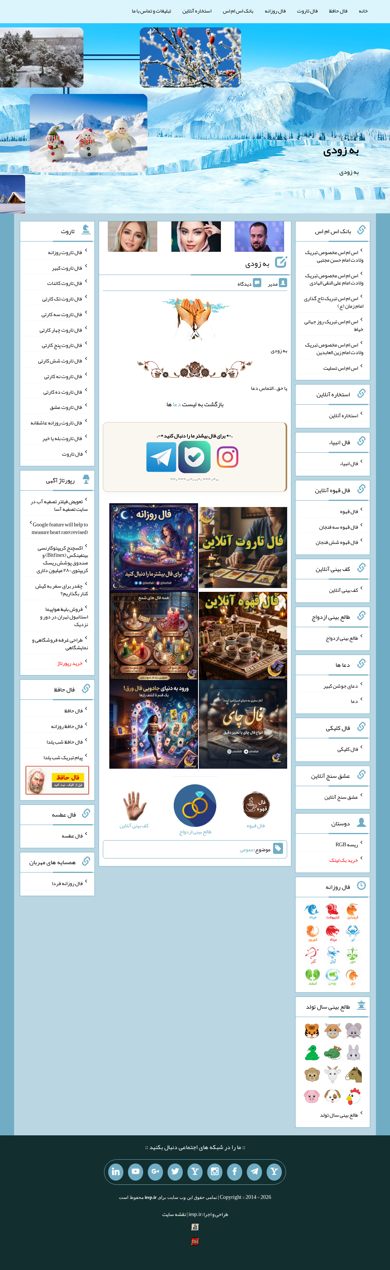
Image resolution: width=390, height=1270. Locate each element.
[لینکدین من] (115, 1172)
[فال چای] (243, 726)
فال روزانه (275, 10)
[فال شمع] (153, 637)
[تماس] (195, 1172)
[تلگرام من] (254, 1172)
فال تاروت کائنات (65, 283)
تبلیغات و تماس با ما (151, 10)
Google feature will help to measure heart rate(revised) (60, 528)
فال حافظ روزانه (67, 726)
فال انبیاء (349, 463)
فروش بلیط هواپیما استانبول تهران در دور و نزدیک (64, 616)
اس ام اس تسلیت (340, 367)
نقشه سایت (174, 1214)
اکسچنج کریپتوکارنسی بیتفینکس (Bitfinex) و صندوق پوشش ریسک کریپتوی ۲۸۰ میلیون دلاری (62, 558)
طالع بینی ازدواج (342, 638)
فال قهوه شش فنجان (337, 542)
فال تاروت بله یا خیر (62, 438)
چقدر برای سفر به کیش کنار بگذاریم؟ (61, 589)
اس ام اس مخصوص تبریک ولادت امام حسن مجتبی (334, 256)
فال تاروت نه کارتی (63, 376)
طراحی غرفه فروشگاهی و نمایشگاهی (60, 643)
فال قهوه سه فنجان (338, 526)
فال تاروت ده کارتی (63, 391)
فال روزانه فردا (67, 883)
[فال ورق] (153, 726)
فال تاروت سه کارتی (62, 314)
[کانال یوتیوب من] (135, 1172)
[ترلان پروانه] (196, 238)
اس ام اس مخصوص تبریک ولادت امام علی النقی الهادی (334, 279)
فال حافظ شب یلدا (64, 741)
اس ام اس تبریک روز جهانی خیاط (333, 325)
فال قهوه (349, 511)
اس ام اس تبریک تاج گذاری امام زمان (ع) (333, 302)
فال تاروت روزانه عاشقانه (56, 422)
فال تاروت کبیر (67, 267)
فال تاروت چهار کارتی (61, 329)
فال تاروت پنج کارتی (62, 345)
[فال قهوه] (243, 637)
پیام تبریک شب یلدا (63, 757)
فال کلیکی (347, 749)
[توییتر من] (175, 1172)
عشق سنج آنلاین (341, 796)
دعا (177, 404)
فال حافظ (338, 10)
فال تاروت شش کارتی (60, 360)
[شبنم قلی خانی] (132, 238)
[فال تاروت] (243, 549)
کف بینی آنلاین (343, 590)
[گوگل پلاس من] (155, 1172)
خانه (363, 10)
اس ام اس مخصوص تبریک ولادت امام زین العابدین (334, 348)
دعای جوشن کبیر (340, 685)
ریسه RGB (347, 844)
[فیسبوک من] (234, 1172)
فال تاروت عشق (66, 407)
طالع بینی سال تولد (339, 1114)
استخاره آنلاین (196, 10)
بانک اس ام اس (238, 10)
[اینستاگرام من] (214, 1172)
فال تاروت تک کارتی (62, 298)
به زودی (341, 149)
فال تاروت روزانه (65, 252)
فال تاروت (307, 10)
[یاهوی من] (274, 1172)
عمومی (247, 849)
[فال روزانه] (153, 549)
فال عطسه (72, 835)
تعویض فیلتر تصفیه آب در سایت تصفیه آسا (59, 505)
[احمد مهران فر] (259, 238)
